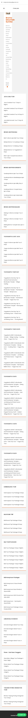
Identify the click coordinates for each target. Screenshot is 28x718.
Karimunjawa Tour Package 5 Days (14, 500)
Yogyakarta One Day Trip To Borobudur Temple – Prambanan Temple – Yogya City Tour (13, 297)
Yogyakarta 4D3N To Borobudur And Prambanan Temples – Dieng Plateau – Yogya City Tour (13, 431)
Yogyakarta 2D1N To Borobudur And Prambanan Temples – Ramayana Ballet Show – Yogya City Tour (14, 364)
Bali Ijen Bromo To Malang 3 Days (13, 146)
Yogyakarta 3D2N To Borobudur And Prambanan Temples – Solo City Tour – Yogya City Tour (13, 392)
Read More (7, 84)
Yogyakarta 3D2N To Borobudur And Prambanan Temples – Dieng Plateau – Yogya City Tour (13, 384)
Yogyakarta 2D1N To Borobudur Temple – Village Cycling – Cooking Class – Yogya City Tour (14, 337)
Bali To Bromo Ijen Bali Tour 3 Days (13, 138)
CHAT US (22, 715)
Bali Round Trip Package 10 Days (13, 524)
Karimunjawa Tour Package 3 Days (14, 493)
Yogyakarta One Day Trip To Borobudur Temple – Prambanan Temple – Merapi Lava (13, 290)
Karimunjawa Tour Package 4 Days (14, 497)
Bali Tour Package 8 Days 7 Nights (13, 567)
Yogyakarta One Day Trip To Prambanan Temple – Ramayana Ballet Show (13, 305)
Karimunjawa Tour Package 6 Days (14, 504)
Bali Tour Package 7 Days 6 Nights (13, 564)
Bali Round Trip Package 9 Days (13, 520)
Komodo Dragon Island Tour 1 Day (13, 625)
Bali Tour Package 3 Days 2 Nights (13, 548)
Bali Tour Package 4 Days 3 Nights (13, 552)
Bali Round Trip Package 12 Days (13, 532)
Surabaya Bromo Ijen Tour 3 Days (13, 173)
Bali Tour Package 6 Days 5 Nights (13, 560)
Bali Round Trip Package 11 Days (13, 528)
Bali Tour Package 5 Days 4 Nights (13, 556)
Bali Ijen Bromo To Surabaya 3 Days (14, 142)
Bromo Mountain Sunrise (10, 19)
